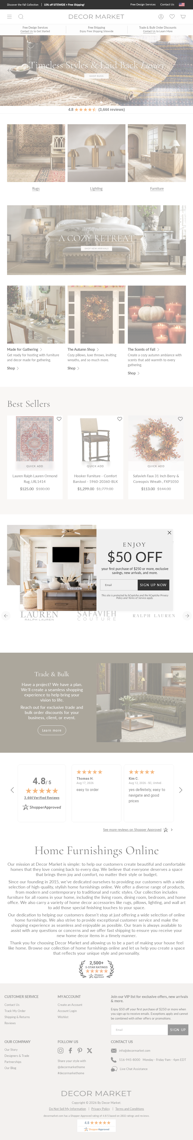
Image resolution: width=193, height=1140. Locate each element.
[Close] (169, 532)
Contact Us (167, 4)
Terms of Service (137, 597)
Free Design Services (143, 4)
